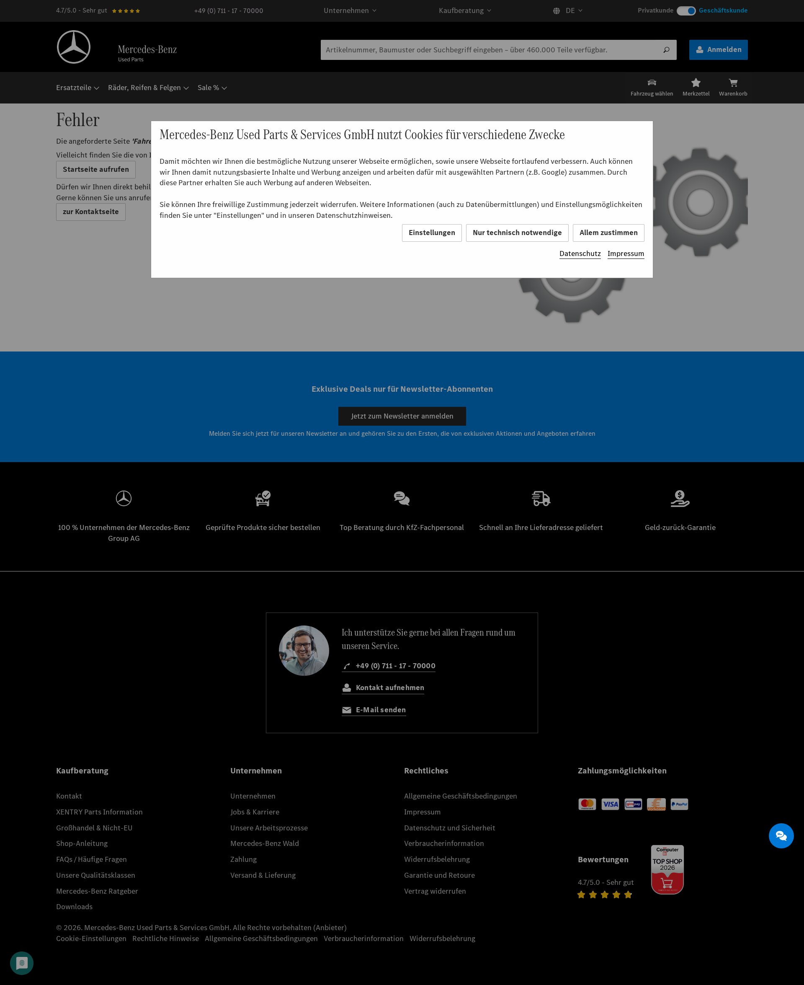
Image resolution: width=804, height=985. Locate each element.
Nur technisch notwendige (517, 233)
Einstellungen (432, 233)
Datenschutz (580, 253)
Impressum (626, 253)
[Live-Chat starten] (781, 835)
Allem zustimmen (609, 233)
